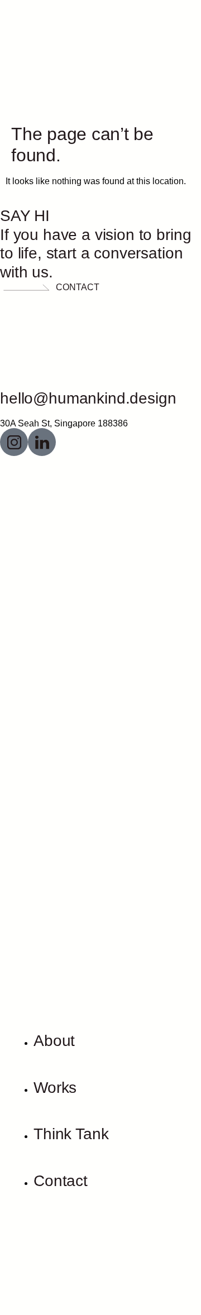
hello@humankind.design (88, 398)
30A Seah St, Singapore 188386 (64, 423)
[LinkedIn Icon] (42, 442)
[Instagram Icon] (14, 442)
